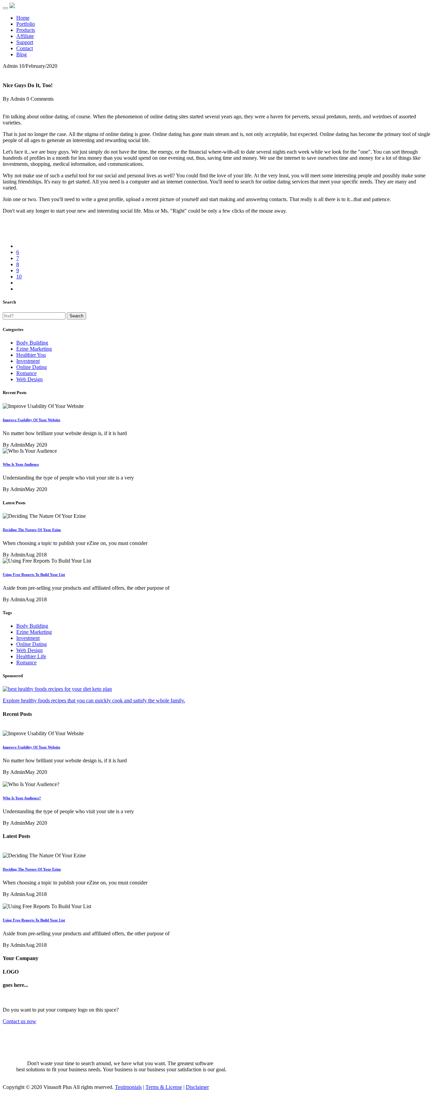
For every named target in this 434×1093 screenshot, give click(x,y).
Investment (28, 361)
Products (25, 30)
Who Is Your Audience (21, 464)
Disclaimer (197, 1087)
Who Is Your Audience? (22, 798)
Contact (24, 48)
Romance (26, 373)
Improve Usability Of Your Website (31, 420)
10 (19, 276)
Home (22, 18)
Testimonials (128, 1087)
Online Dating (31, 367)
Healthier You (31, 355)
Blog (21, 54)
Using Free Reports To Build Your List (34, 574)
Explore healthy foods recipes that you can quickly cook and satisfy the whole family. (94, 700)
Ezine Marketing (34, 349)
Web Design (29, 379)
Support (24, 42)
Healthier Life (31, 656)
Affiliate (25, 36)
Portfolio (25, 24)
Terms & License (163, 1087)
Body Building (32, 343)
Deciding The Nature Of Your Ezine (32, 530)
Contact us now (19, 1021)
